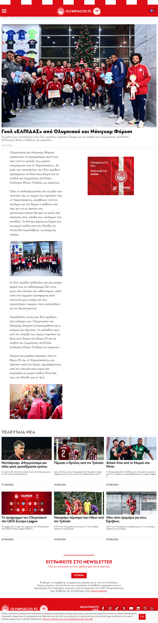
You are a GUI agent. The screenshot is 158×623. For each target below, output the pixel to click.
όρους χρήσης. (99, 591)
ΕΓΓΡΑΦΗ (79, 575)
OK (142, 616)
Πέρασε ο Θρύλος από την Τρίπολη (79, 463)
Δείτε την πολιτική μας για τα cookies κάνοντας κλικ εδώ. (68, 619)
